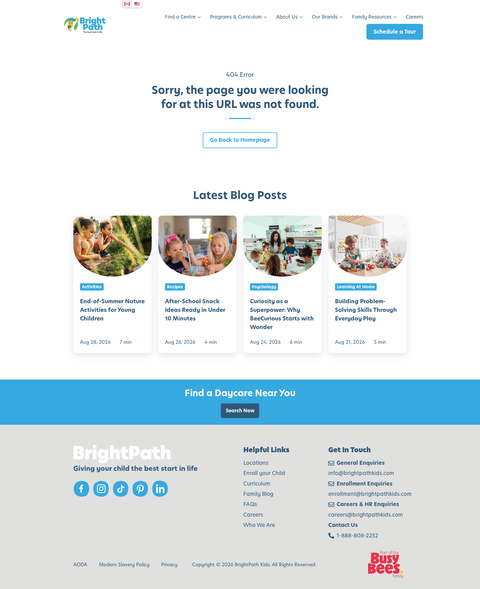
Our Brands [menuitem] (325, 17)
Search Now (240, 410)
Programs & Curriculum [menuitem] (236, 17)
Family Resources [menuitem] (371, 17)
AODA (80, 564)
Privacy (169, 564)
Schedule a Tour (395, 32)
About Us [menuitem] (287, 17)
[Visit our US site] (137, 4)
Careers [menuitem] (414, 17)
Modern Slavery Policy (124, 564)
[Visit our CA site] (127, 4)
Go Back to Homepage (240, 140)
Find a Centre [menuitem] (180, 17)
